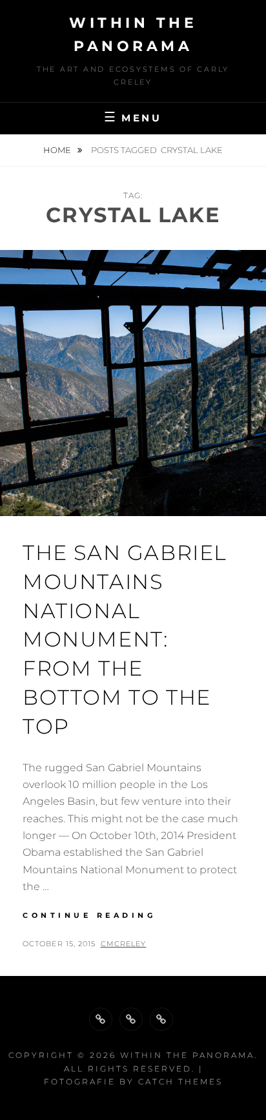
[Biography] (100, 1019)
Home (58, 150)
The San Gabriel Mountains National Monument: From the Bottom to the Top (125, 639)
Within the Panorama (187, 1055)
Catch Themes (180, 1081)
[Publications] (131, 1019)
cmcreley (124, 943)
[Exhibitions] (161, 1019)
